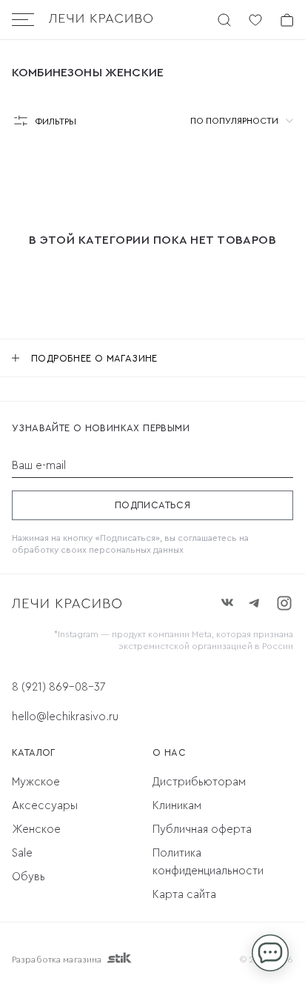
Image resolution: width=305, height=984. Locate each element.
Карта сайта (184, 894)
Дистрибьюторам (199, 782)
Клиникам (176, 805)
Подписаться (152, 505)
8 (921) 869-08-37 (58, 687)
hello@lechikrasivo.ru (65, 716)
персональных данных (136, 549)
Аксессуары (45, 805)
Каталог (34, 752)
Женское (36, 829)
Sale (22, 853)
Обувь (28, 876)
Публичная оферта (202, 829)
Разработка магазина (56, 959)
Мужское (36, 782)
